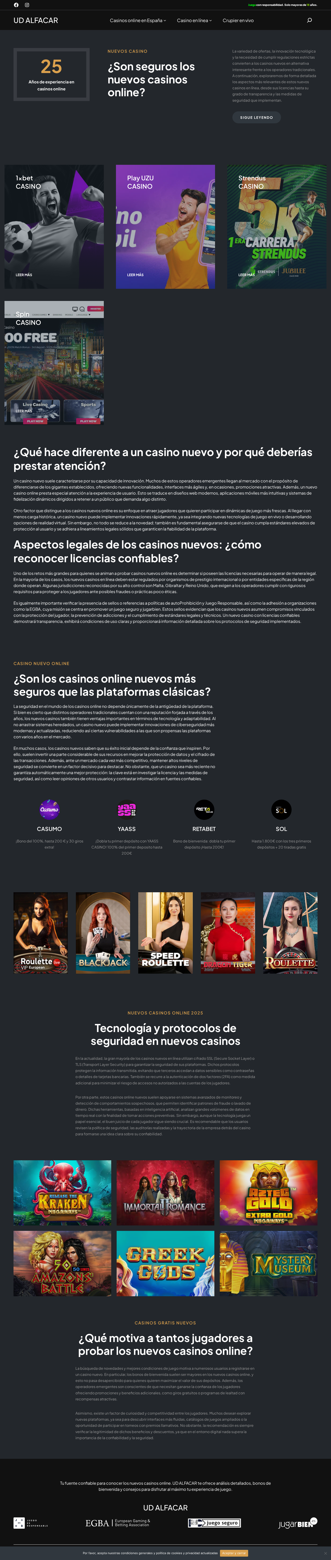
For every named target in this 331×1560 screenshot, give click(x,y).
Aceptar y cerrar (234, 1553)
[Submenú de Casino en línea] (210, 20)
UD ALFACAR (36, 20)
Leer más (24, 275)
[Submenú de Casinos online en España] (164, 20)
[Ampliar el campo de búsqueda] (309, 20)
